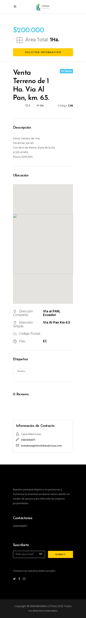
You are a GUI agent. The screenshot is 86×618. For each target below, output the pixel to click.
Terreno (21, 371)
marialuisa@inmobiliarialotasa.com (41, 446)
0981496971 (28, 440)
